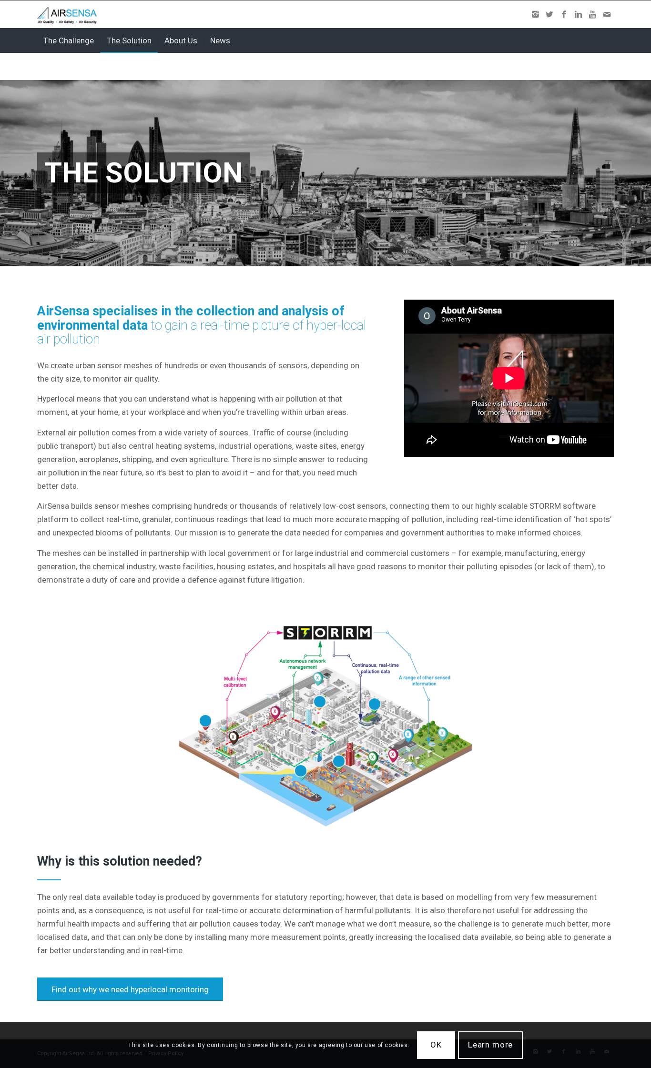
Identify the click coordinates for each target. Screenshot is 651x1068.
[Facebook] (564, 14)
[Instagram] (535, 14)
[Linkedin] (578, 14)
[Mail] (607, 14)
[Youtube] (592, 14)
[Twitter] (549, 14)
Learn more (490, 1045)
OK (436, 1045)
